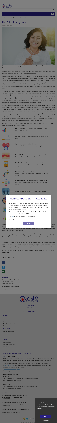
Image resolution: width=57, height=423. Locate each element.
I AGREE (29, 223)
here (13, 216)
